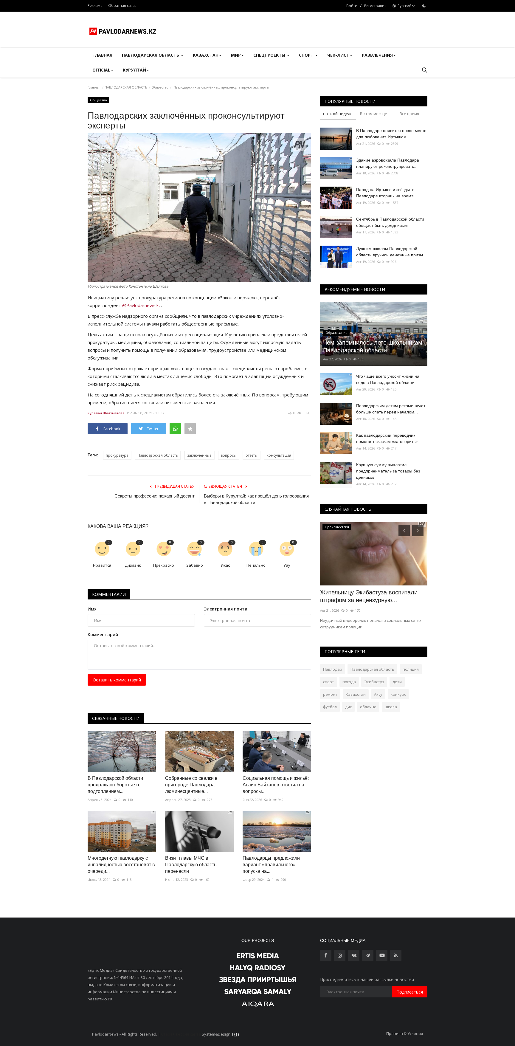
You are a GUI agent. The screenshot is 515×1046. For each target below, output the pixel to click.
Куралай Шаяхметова (106, 413)
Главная (102, 55)
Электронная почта (225, 609)
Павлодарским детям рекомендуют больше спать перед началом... (390, 408)
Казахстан (356, 694)
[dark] (424, 5)
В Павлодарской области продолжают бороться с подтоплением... (115, 785)
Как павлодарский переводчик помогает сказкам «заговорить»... (388, 438)
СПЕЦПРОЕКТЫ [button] (269, 55)
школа (391, 706)
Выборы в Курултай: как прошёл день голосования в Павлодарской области (256, 499)
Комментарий (103, 634)
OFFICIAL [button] (101, 70)
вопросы (228, 455)
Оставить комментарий (117, 680)
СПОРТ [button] (307, 55)
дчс (348, 706)
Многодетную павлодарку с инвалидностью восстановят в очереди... (121, 865)
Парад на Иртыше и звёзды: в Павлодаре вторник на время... (386, 192)
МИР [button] (236, 55)
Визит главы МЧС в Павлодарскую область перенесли (190, 865)
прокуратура (117, 455)
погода (349, 681)
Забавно (194, 565)
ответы (252, 455)
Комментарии (109, 594)
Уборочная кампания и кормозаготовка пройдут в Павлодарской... (356, 600)
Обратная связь (122, 5)
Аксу (378, 694)
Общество (159, 87)
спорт (328, 681)
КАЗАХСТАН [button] (205, 55)
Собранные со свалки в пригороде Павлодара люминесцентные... (191, 785)
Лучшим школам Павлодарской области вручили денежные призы (389, 251)
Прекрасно (163, 565)
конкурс (398, 694)
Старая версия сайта (181, 1034)
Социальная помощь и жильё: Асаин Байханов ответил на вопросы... (276, 785)
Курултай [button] (134, 70)
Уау (286, 565)
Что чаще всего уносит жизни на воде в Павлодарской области (387, 379)
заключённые (199, 455)
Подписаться (409, 992)
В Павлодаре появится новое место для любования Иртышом (391, 133)
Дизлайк (133, 565)
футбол (330, 706)
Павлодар (332, 669)
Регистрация (375, 5)
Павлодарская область (158, 455)
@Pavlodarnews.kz (141, 305)
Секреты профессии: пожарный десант (154, 495)
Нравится (102, 565)
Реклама (95, 5)
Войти (351, 5)
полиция (411, 669)
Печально (256, 565)
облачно (368, 706)
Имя (92, 609)
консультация (279, 455)
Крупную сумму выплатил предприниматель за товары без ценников (388, 471)
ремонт (330, 694)
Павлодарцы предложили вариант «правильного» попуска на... (271, 865)
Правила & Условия (404, 1033)
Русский (404, 5)
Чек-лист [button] (338, 55)
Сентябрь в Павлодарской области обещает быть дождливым (390, 222)
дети (397, 681)
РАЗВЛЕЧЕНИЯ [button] (377, 55)
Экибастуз (374, 681)
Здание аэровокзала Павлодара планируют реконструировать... (387, 163)
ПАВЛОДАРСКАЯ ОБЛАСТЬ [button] (151, 55)
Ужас (225, 565)
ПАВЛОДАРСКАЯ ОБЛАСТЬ (126, 87)
